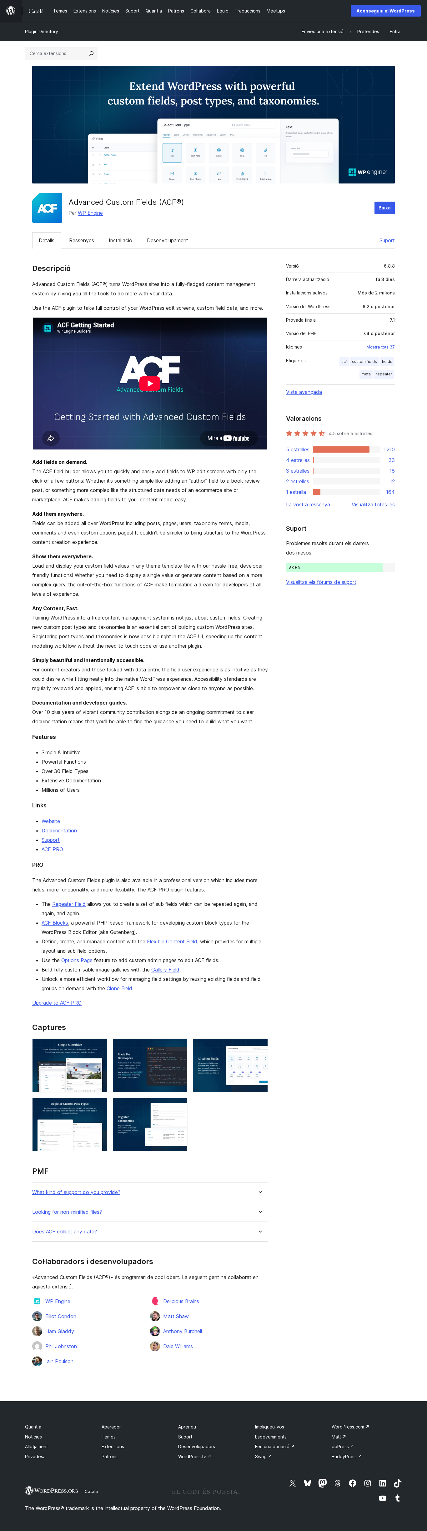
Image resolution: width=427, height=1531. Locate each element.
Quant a (33, 1426)
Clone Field (119, 988)
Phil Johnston (61, 1346)
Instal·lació (120, 240)
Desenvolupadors (196, 1446)
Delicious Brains (181, 1301)
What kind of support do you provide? (76, 1192)
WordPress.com (350, 1426)
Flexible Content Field (172, 941)
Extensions (113, 1446)
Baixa (385, 207)
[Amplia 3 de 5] (259, 1047)
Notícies (33, 1436)
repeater (384, 374)
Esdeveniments (271, 1436)
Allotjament (36, 1446)
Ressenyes (81, 240)
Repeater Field (69, 904)
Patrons (110, 1456)
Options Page (77, 960)
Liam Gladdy (59, 1331)
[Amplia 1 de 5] (99, 1047)
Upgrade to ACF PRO (57, 1003)
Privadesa (35, 1456)
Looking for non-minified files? (67, 1212)
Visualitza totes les (373, 504)
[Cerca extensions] (91, 53)
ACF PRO (52, 849)
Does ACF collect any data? (64, 1232)
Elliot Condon (60, 1316)
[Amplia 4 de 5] (99, 1106)
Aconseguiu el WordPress (386, 10)
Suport (387, 240)
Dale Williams (178, 1346)
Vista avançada (304, 392)
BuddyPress (347, 1456)
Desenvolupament (167, 240)
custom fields (364, 361)
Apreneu (187, 1426)
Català (91, 1491)
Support (51, 840)
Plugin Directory (41, 31)
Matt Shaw (176, 1316)
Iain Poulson (59, 1361)
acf (344, 361)
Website (51, 821)
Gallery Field (165, 969)
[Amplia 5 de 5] (179, 1106)
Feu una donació (275, 1446)
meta (366, 374)
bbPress (343, 1446)
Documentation (59, 830)
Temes (109, 1436)
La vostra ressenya (308, 504)
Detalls (46, 240)
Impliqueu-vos (269, 1426)
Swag (263, 1456)
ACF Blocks (55, 923)
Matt (339, 1436)
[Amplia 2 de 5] (179, 1047)
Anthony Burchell (182, 1331)
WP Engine (90, 213)
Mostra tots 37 (380, 346)
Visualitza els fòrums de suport (321, 582)
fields (387, 361)
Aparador (111, 1426)
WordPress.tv (194, 1456)
